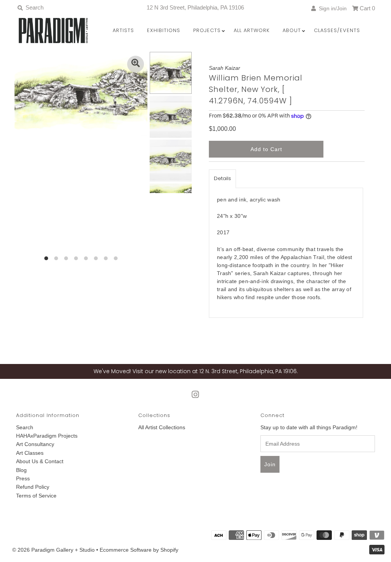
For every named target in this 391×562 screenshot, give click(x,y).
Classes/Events (337, 30)
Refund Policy (32, 487)
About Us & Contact (39, 461)
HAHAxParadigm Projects (47, 436)
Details (222, 178)
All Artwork (252, 30)
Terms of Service (36, 496)
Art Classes (30, 453)
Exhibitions (163, 30)
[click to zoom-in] (135, 64)
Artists (123, 30)
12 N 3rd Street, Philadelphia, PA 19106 (195, 7)
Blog (21, 470)
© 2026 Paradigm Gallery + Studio (53, 550)
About (292, 30)
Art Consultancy (35, 444)
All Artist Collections (161, 427)
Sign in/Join (331, 8)
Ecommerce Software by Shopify (139, 550)
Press (23, 478)
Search (24, 427)
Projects (207, 30)
